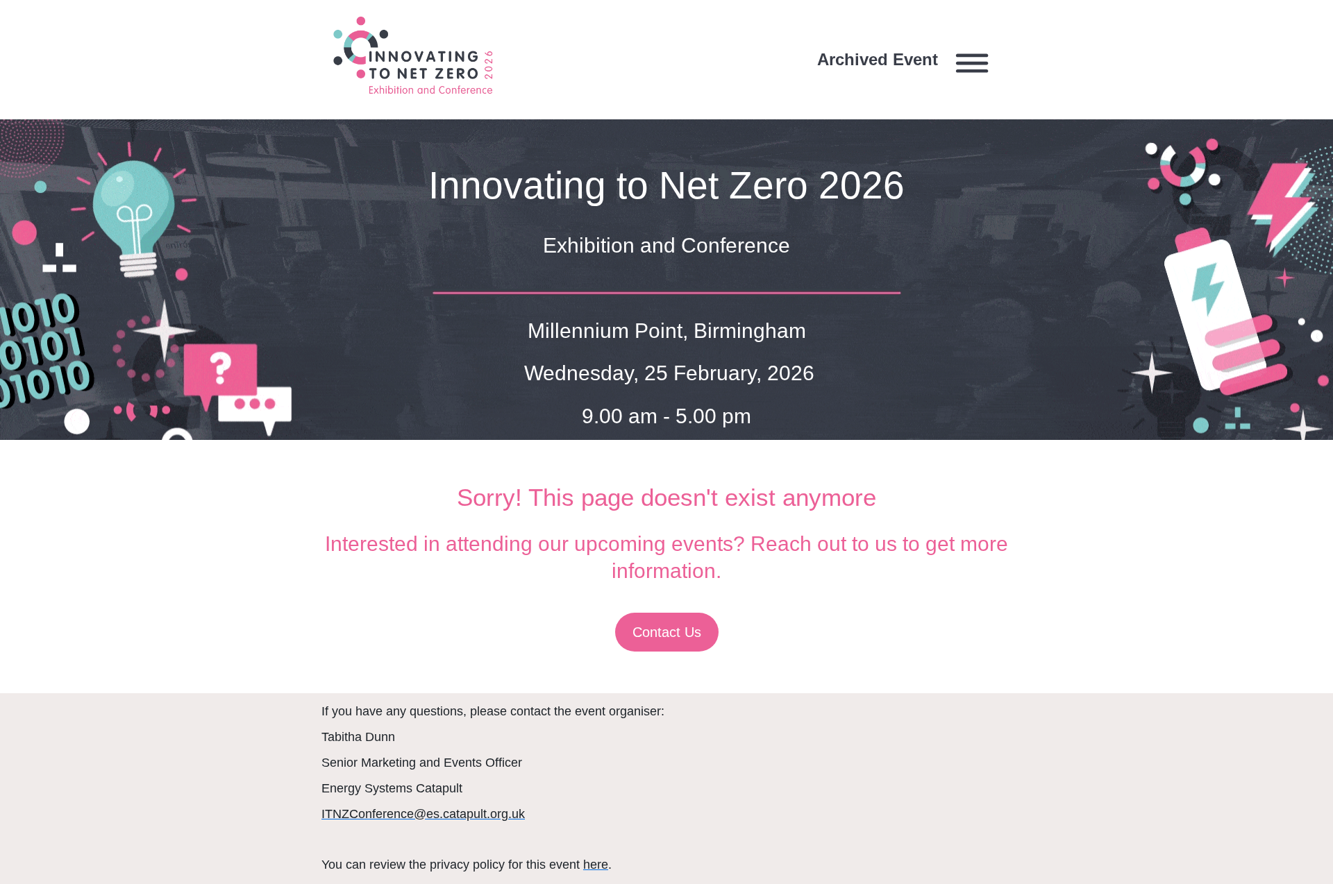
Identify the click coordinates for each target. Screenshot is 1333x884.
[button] (907, 59)
